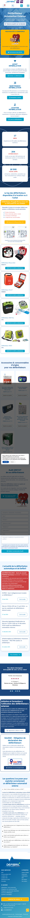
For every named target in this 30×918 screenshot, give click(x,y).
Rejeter (12, 461)
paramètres (23, 459)
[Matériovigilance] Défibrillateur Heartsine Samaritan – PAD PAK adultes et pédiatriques (15, 640)
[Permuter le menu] (28, 5)
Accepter (6, 461)
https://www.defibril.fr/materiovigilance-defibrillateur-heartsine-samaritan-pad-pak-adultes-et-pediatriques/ (13, 586)
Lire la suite (22, 599)
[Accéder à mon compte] (21, 5)
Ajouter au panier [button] (7, 395)
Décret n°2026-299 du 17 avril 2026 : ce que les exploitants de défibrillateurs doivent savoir (14, 608)
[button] (13, 5)
